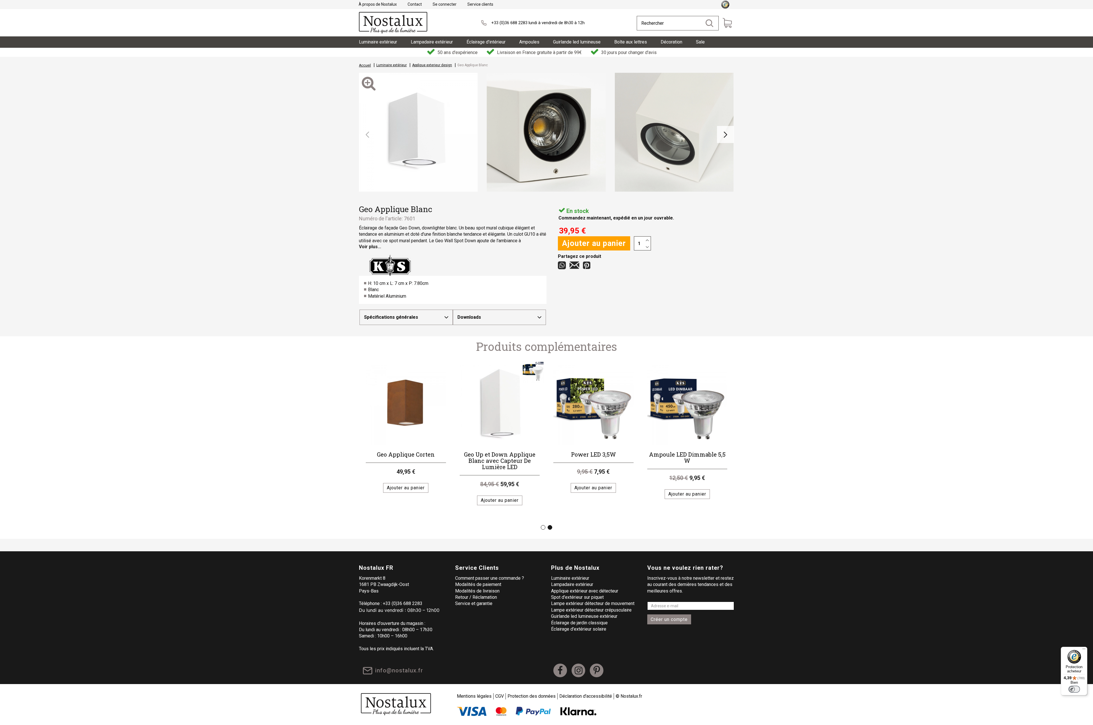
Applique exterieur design (432, 65)
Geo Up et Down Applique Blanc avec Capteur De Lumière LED (499, 460)
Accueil (365, 65)
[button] (367, 134)
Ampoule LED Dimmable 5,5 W (687, 457)
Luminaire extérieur (391, 65)
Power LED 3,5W (593, 454)
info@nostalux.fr (399, 670)
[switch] (1074, 689)
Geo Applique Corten (406, 454)
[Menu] (1083, 650)
